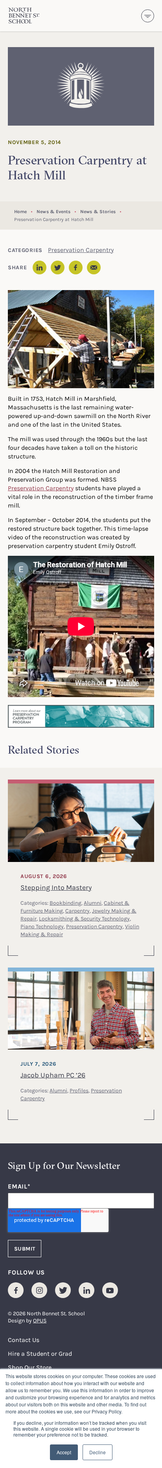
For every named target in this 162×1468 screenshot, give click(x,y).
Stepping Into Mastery (56, 887)
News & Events (53, 211)
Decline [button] (97, 1452)
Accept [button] (64, 1452)
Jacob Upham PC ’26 (52, 1074)
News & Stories (98, 211)
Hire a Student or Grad (40, 1353)
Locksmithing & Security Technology (84, 918)
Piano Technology (42, 926)
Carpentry (77, 910)
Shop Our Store (30, 1367)
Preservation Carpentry (81, 250)
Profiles (79, 1090)
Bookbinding (65, 902)
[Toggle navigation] (147, 15)
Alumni (92, 902)
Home (20, 211)
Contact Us (23, 1340)
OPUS (39, 1320)
